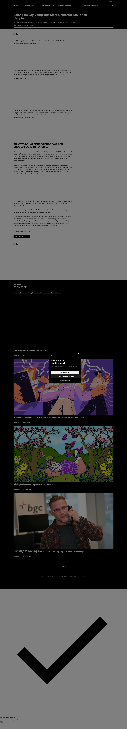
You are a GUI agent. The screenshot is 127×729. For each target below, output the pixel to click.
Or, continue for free (65, 380)
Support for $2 (65, 372)
